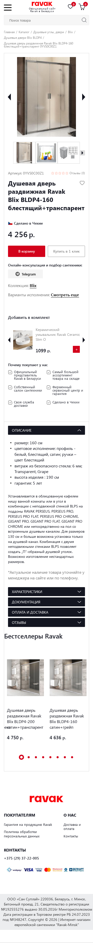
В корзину (26, 251)
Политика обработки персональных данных (22, 833)
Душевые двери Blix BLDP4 (23, 37)
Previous (9, 97)
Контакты (71, 836)
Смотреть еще (65, 294)
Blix (70, 32)
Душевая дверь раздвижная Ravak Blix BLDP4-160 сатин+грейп (67, 718)
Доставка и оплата (72, 826)
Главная (9, 32)
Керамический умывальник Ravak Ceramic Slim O (58, 334)
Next (84, 97)
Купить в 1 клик (66, 251)
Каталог (24, 32)
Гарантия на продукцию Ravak (28, 824)
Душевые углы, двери (48, 32)
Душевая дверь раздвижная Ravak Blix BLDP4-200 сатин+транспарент (25, 718)
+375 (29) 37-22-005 (21, 858)
